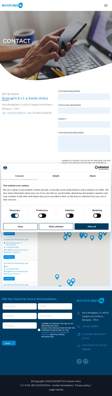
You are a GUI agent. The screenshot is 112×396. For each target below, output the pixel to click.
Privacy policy (82, 385)
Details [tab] (56, 176)
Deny (20, 226)
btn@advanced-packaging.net (17, 250)
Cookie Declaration (62, 385)
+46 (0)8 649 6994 (12, 247)
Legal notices (56, 389)
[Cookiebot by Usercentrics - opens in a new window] (97, 168)
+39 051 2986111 (90, 326)
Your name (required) (69, 91)
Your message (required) (71, 133)
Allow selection (56, 226)
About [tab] (93, 176)
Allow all (92, 226)
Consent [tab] (19, 176)
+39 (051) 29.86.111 (15, 113)
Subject (62, 119)
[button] (65, 238)
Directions (9, 233)
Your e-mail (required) (69, 105)
